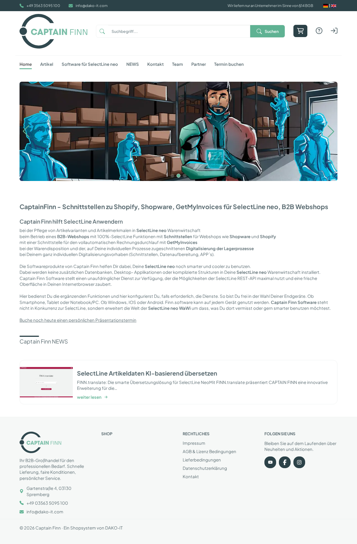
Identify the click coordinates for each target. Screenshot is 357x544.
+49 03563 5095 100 (47, 503)
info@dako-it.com (92, 5)
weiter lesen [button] (89, 397)
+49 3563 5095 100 (43, 5)
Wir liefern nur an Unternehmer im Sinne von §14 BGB (270, 5)
